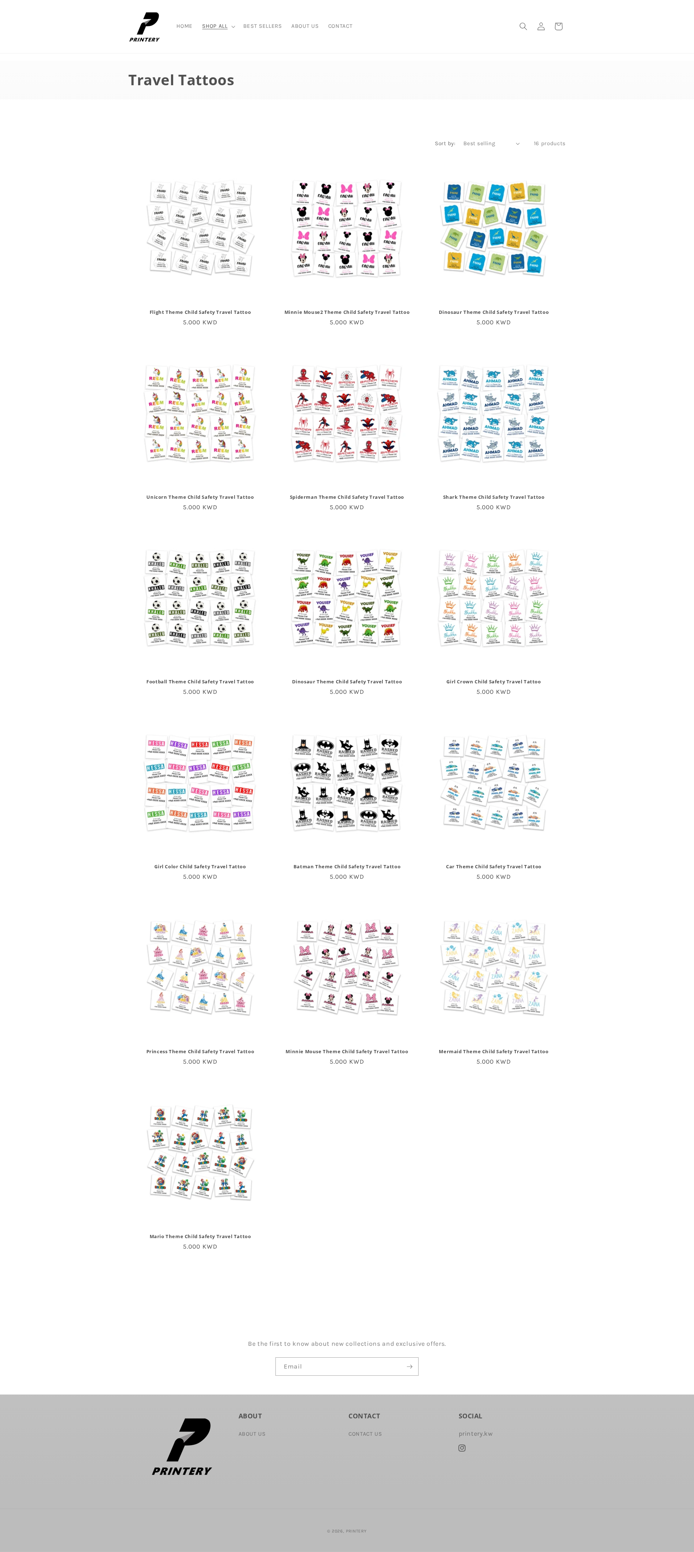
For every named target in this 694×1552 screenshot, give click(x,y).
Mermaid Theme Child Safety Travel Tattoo (493, 1052)
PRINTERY (356, 1531)
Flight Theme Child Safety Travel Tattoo (200, 312)
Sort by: (445, 143)
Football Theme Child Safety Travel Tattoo (200, 682)
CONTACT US (365, 1434)
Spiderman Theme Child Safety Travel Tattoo (347, 497)
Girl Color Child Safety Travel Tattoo (200, 867)
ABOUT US (252, 1434)
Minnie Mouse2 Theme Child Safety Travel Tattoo (347, 312)
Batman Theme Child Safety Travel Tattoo (347, 867)
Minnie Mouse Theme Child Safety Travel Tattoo (347, 1052)
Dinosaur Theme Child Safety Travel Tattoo (494, 312)
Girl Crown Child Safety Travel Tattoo (493, 682)
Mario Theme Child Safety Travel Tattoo (200, 1236)
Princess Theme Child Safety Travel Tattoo (200, 1052)
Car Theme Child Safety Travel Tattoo (493, 867)
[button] (217, 26)
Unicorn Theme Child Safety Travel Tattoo (200, 497)
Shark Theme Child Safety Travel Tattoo (493, 497)
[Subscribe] (409, 1366)
